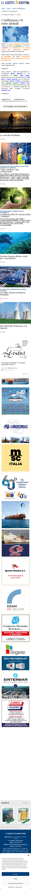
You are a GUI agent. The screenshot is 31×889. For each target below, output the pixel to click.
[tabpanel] (15, 365)
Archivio (25, 803)
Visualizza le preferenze (15, 883)
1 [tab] (1, 370)
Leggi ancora (15, 365)
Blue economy (4, 298)
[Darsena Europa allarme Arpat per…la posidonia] (15, 243)
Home (3, 8)
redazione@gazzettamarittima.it (18, 844)
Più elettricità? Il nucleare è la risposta (13, 327)
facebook (2, 139)
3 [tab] (4, 370)
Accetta (15, 874)
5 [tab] (7, 370)
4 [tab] (6, 370)
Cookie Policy (11, 887)
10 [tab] (15, 827)
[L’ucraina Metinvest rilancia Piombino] (15, 276)
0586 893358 (19, 840)
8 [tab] (12, 370)
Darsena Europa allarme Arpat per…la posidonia (13, 257)
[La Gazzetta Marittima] (15, 122)
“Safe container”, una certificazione (9, 170)
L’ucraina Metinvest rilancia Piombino (12, 293)
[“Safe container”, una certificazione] (15, 153)
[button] (28, 855)
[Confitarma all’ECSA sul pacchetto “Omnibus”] (15, 198)
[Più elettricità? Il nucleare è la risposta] (15, 313)
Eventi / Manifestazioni (18, 8)
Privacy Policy (19, 887)
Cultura (9, 8)
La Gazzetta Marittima (10, 135)
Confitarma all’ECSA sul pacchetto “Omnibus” (15, 215)
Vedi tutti (24, 374)
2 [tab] (3, 370)
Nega (15, 879)
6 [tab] (9, 370)
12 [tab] (18, 827)
